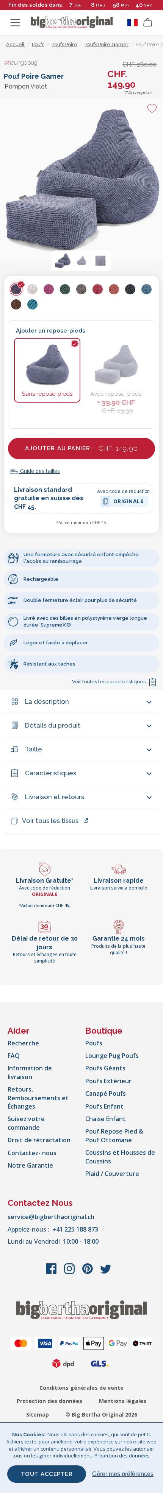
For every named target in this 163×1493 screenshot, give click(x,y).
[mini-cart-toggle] (148, 23)
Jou (78, 5)
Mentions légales (122, 1400)
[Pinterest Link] (88, 1272)
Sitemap (37, 1414)
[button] (62, 260)
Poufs (93, 1043)
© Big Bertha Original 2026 (101, 1414)
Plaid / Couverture (112, 1174)
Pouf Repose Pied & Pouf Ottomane (114, 1135)
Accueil (15, 44)
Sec (148, 5)
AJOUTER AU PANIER (81, 448)
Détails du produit (52, 725)
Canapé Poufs (105, 1093)
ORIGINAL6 (128, 502)
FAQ (14, 1055)
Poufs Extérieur (108, 1081)
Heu (100, 5)
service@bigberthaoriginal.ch (51, 1217)
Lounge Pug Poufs (112, 1055)
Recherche (23, 1043)
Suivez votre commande (26, 1123)
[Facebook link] (52, 1272)
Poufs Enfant (104, 1106)
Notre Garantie (30, 1165)
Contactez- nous (32, 1153)
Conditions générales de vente (81, 1387)
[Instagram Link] (70, 1272)
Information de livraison (30, 1072)
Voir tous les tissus (50, 820)
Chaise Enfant (105, 1119)
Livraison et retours (54, 797)
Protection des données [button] (122, 1455)
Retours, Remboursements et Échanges (38, 1097)
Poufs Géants (105, 1068)
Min (125, 5)
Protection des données (49, 1400)
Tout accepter (47, 1474)
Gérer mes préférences (123, 1474)
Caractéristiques (50, 773)
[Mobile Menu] (15, 23)
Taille (33, 749)
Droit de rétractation (39, 1140)
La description (47, 701)
